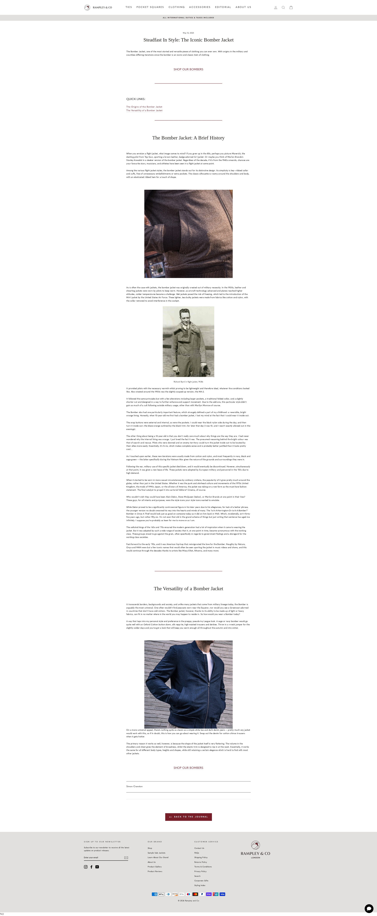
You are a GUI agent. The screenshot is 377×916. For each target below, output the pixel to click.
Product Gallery (155, 867)
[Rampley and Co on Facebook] (91, 867)
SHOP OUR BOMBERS (188, 69)
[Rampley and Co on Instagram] (85, 867)
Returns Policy (200, 862)
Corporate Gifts (201, 881)
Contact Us (199, 848)
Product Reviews (155, 871)
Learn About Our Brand (158, 857)
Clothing (177, 7)
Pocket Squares (150, 7)
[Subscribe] (126, 858)
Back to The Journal (190, 817)
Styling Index (199, 885)
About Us (243, 7)
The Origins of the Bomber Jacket (144, 107)
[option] (188, 17)
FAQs (196, 853)
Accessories (200, 7)
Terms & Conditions (203, 867)
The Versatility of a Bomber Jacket (144, 111)
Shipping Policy (201, 857)
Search (197, 876)
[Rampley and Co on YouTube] (97, 867)
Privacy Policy (200, 871)
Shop (150, 848)
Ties (129, 7)
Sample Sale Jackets (156, 853)
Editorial (223, 7)
